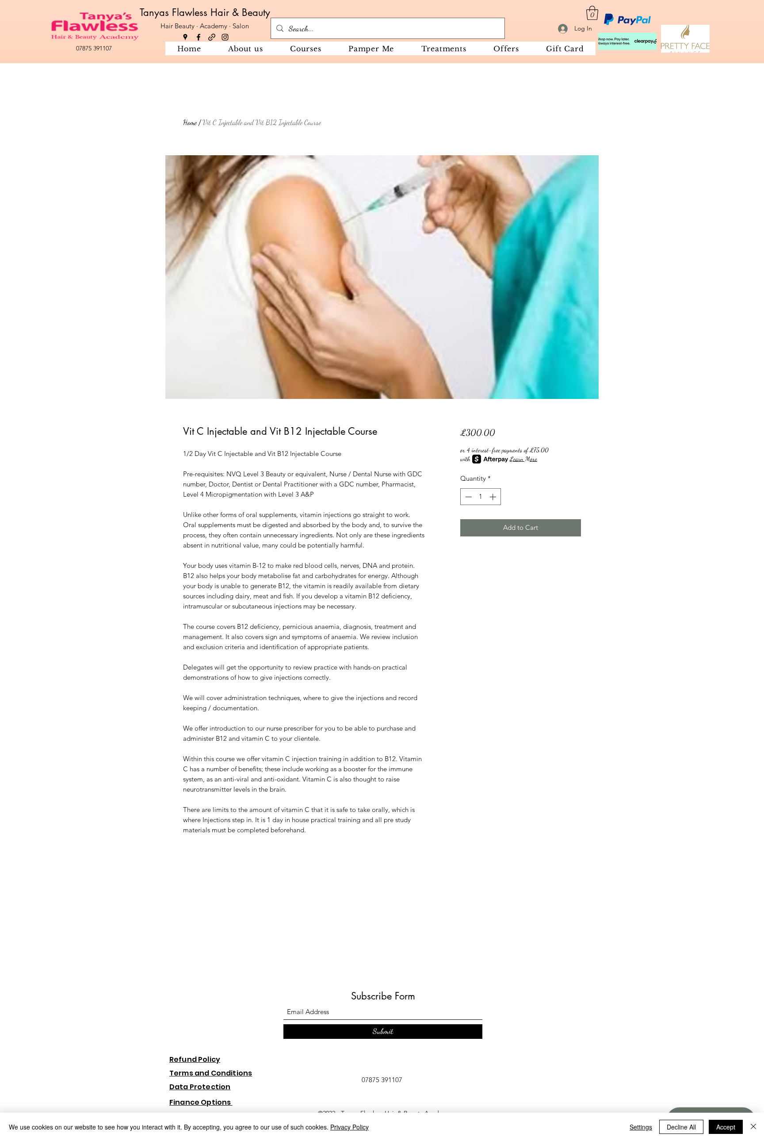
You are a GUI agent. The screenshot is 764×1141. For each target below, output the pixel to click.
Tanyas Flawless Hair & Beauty (205, 12)
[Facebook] (198, 37)
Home (190, 122)
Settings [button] (641, 1126)
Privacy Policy (349, 1126)
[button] (592, 13)
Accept (725, 1126)
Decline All (681, 1126)
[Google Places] (185, 37)
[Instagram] (225, 37)
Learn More (523, 459)
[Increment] (494, 497)
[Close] (753, 1127)
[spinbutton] (480, 497)
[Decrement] (468, 497)
